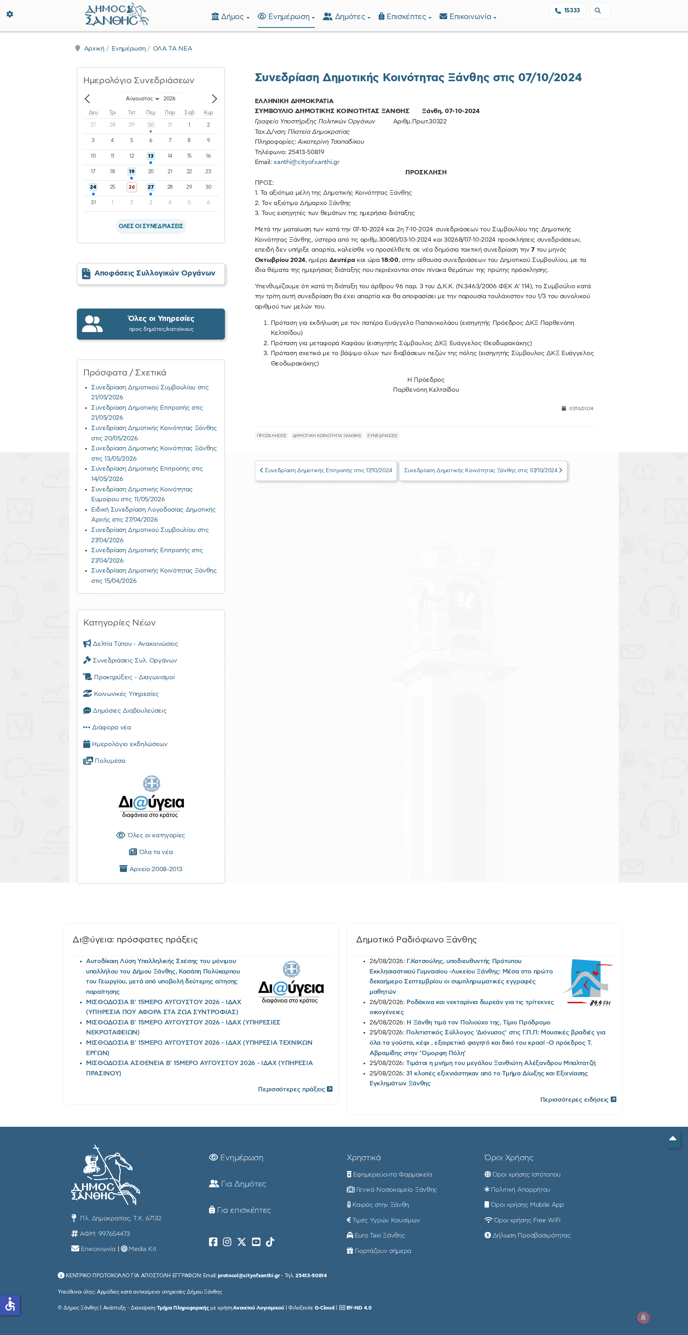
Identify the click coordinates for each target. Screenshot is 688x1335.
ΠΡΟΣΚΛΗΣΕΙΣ (272, 436)
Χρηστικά (364, 1158)
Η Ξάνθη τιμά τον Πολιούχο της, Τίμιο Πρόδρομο (479, 1022)
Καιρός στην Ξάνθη (380, 1205)
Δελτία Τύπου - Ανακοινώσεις (134, 644)
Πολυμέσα (109, 761)
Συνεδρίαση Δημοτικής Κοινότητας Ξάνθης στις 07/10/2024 (418, 78)
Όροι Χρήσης (509, 1158)
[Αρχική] (117, 13)
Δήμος (233, 17)
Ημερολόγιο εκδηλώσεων (129, 744)
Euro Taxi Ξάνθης (380, 1235)
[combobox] (600, 10)
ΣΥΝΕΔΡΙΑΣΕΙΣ (382, 436)
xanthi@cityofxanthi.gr (306, 162)
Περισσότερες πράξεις (292, 1089)
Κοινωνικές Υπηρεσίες (125, 694)
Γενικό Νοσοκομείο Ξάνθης (396, 1189)
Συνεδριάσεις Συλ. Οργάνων (134, 660)
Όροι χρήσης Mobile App (527, 1205)
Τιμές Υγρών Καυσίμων (386, 1220)
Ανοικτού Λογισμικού (258, 1308)
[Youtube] (256, 1242)
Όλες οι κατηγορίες (155, 835)
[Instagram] (227, 1242)
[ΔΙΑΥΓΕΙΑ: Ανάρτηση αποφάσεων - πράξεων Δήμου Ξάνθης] (151, 798)
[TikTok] (270, 1242)
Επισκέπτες (407, 17)
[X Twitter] (241, 1242)
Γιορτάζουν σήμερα (383, 1251)
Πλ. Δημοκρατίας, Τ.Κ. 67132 (119, 1218)
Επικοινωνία (471, 17)
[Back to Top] (673, 1139)
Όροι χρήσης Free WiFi (527, 1220)
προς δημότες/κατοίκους (161, 323)
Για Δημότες (242, 1184)
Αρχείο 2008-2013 (154, 869)
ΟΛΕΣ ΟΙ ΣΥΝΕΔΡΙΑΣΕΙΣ (151, 226)
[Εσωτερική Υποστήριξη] (10, 14)
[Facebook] (213, 1242)
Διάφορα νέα (110, 727)
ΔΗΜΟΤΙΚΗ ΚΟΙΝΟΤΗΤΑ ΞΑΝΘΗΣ (327, 436)
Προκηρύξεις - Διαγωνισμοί (133, 677)
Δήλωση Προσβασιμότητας (532, 1235)
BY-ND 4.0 (359, 1308)
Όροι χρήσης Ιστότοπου (527, 1174)
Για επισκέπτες (243, 1210)
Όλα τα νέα (154, 852)
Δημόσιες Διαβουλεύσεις (128, 711)
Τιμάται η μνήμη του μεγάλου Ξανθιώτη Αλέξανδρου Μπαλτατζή (501, 1063)
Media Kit (142, 1249)
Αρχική (94, 48)
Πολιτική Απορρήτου (520, 1189)
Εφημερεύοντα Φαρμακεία (392, 1174)
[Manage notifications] (643, 1317)
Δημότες (351, 17)
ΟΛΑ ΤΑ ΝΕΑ (172, 48)
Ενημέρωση (290, 17)
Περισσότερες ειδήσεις (575, 1100)
